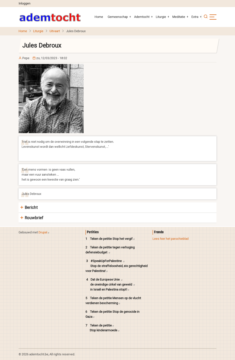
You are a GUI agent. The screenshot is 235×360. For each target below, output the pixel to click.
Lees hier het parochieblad (171, 238)
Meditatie (178, 17)
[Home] (50, 17)
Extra (194, 17)
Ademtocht (141, 17)
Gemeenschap (118, 17)
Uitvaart (55, 31)
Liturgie (161, 17)
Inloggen (24, 3)
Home (99, 17)
